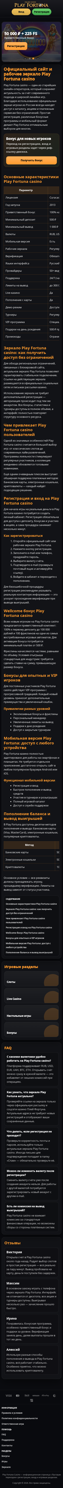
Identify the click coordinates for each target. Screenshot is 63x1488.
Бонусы (6, 1456)
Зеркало (6, 1467)
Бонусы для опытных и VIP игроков (25, 938)
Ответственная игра (13, 1423)
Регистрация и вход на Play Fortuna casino (29, 927)
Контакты (7, 1445)
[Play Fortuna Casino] (31, 4)
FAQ (4, 1434)
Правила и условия (12, 1412)
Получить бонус (31, 160)
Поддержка (8, 1439)
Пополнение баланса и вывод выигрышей (29, 952)
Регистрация (41, 11)
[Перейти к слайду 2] (33, 58)
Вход (21, 11)
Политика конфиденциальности (20, 1418)
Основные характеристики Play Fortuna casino (31, 903)
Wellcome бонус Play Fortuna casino (25, 932)
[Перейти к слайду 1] (30, 58)
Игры (4, 1461)
